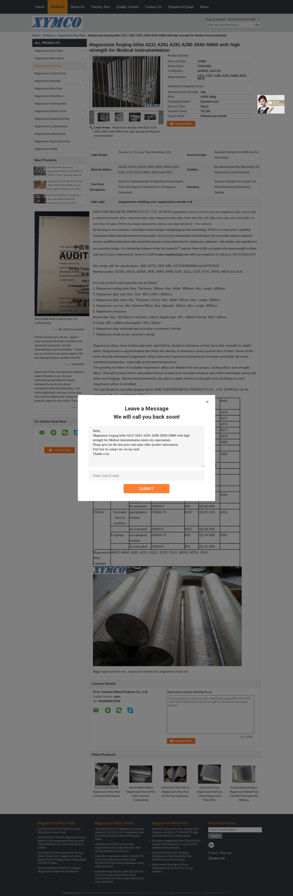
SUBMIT (146, 488)
